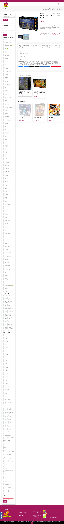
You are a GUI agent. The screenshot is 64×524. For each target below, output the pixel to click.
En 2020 (10, 487)
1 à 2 (8, 295)
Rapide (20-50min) (8, 400)
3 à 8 (13, 322)
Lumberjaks (6, 181)
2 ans (5, 407)
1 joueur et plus (7, 308)
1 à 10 (6, 311)
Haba (5, 129)
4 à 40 (6, 328)
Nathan (6, 195)
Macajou (6, 182)
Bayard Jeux (6, 70)
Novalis (6, 200)
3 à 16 (6, 304)
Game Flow (6, 117)
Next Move (6, 198)
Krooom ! (6, 159)
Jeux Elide (6, 146)
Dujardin (6, 100)
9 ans (5, 425)
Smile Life (6, 255)
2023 (9, 437)
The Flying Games (7, 269)
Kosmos (6, 158)
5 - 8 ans (6, 420)
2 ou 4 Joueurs (7, 301)
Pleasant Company (8, 224)
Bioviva (6, 72)
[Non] (62, 522)
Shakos (6, 250)
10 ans (11, 426)
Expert (10, 460)
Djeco (6, 96)
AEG (5, 61)
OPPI (5, 207)
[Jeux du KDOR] (6, 4)
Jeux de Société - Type (8, 285)
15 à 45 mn (6, 376)
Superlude (6, 259)
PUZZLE (54, 8)
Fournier (6, 110)
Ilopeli (6, 139)
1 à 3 (11, 295)
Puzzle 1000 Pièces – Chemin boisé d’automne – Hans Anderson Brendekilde (40, 93)
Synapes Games (7, 266)
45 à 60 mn (6, 358)
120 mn (6, 350)
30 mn (6, 380)
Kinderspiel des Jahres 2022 (9, 461)
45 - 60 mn (6, 386)
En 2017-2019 (7, 488)
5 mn (5, 344)
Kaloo (6, 153)
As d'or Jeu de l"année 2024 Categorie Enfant (8, 452)
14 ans (10, 428)
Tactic (6, 268)
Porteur (6, 286)
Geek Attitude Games (8, 120)
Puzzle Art (58, 34)
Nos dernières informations (23, 514)
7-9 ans (6, 423)
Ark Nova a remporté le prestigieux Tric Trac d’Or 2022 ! (8, 442)
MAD (5, 184)
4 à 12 (6, 327)
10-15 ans (10, 425)
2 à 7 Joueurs (7, 314)
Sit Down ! (6, 249)
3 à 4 (9, 302)
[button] (38, 14)
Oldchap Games (7, 204)
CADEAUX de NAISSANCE (9, 46)
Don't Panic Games (8, 97)
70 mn (6, 348)
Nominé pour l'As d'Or (8, 435)
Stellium (21, 117)
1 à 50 (6, 298)
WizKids (6, 278)
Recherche (5, 19)
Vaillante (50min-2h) (8, 402)
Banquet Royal (37, 117)
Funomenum (7, 114)
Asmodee (6, 67)
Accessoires (6, 288)
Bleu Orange (7, 75)
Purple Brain (7, 227)
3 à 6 (5, 322)
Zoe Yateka (6, 284)
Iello (5, 136)
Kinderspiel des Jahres (8, 483)
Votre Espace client (22, 517)
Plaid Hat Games (7, 220)
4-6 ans (6, 419)
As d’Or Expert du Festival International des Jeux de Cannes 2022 (8, 456)
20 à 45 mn (6, 337)
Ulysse (6, 273)
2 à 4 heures (7, 392)
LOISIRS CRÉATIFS (8, 45)
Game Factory (7, 116)
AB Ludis (6, 54)
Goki (5, 126)
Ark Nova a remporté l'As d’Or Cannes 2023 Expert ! (8, 439)
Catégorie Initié (7, 458)
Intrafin (6, 140)
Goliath (6, 127)
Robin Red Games (7, 237)
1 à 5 (12, 308)
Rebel (5, 230)
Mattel (6, 188)
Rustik (6, 240)
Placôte (6, 221)
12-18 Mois (6, 413)
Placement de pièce (8, 41)
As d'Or (6, 444)
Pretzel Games (7, 226)
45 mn (6, 387)
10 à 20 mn (6, 369)
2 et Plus (6, 299)
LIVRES (6, 48)
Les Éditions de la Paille (8, 168)
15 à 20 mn (6, 334)
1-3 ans (11, 413)
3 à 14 (6, 320)
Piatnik (6, 217)
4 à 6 (5, 305)
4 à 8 (11, 324)
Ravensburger (7, 229)
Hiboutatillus (7, 132)
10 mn (6, 364)
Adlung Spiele (7, 59)
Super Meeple (7, 260)
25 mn (6, 379)
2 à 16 (6, 302)
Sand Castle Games (8, 242)
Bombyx (6, 80)
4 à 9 (5, 325)
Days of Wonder (7, 93)
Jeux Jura (6, 143)
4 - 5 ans (9, 418)
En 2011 (13, 458)
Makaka (6, 185)
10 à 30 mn (6, 370)
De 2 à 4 (10, 320)
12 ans (6, 428)
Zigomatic (6, 279)
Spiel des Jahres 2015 (8, 475)
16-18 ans (6, 426)
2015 (5, 437)
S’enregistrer (59, 0)
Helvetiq (6, 130)
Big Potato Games (8, 71)
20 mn (6, 377)
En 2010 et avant (7, 493)
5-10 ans (9, 409)
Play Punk (6, 223)
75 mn (6, 361)
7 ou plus (6, 330)
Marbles (6, 187)
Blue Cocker (7, 77)
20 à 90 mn (6, 354)
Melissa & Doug (7, 190)
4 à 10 (9, 325)
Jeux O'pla (6, 149)
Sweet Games (7, 263)
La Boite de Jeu (7, 161)
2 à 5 (5, 312)
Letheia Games (7, 165)
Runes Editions (7, 148)
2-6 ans (10, 415)
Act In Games (7, 55)
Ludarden (6, 175)
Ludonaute (6, 178)
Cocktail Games (7, 88)
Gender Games (7, 122)
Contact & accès (21, 515)
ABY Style (6, 58)
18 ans (10, 429)
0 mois (6, 410)
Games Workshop (7, 119)
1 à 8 (13, 309)
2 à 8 (9, 317)
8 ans (10, 423)
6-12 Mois (6, 412)
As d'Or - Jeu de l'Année (8, 433)
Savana (6, 243)
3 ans (5, 416)
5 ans (10, 419)
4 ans (5, 418)
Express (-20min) (7, 399)
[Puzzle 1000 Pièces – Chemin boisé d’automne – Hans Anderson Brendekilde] (63, 520)
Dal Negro (6, 91)
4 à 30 (10, 327)
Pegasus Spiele (7, 213)
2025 (13, 437)
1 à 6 (5, 309)
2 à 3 (10, 299)
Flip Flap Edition (7, 109)
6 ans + (6, 422)
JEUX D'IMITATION (8, 42)
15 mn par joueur (7, 373)
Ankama (6, 64)
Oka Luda (6, 203)
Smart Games (7, 253)
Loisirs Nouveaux (7, 171)
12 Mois (11, 412)
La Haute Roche (7, 162)
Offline (6, 201)
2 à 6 (9, 312)
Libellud (6, 169)
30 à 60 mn (6, 383)
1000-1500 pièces (54, 33)
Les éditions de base (8, 166)
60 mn (6, 395)
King (5, 155)
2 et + (10, 298)
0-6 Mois (10, 410)
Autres (6, 291)
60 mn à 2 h (6, 396)
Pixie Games (7, 218)
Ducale (6, 98)
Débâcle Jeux (7, 94)
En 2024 (6, 460)
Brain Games (7, 81)
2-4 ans (6, 415)
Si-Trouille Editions (8, 252)
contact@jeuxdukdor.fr (27, 0)
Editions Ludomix (7, 106)
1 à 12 (9, 296)
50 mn (6, 345)
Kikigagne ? (6, 156)
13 (8, 407)
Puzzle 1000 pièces (54, 34)
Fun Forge (6, 113)
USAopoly (6, 275)
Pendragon (6, 214)
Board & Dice (7, 78)
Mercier (6, 191)
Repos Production (7, 233)
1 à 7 (9, 309)
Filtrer (5, 35)
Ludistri (6, 177)
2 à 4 (12, 311)
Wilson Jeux (6, 276)
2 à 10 (12, 314)
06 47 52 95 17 (19, 0)
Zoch (5, 282)
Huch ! (6, 133)
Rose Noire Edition (8, 239)
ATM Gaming (7, 68)
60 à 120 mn (7, 360)
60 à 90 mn (6, 347)
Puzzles (58, 8)
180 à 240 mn (7, 390)
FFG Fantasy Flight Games (9, 107)
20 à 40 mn (6, 335)
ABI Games (6, 52)
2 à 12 (6, 315)
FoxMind (6, 111)
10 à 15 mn (6, 367)
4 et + (9, 305)
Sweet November (7, 265)
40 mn (6, 384)
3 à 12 (10, 318)
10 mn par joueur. (7, 366)
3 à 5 (10, 321)
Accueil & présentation (22, 510)
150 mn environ (7, 389)
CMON (6, 87)
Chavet (6, 85)
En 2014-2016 (7, 490)
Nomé (6, 468)
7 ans (10, 422)
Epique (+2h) (7, 403)
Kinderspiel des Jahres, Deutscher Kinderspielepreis (7, 485)
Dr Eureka (51, 117)
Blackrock (6, 74)
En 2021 (6, 487)
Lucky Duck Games (8, 174)
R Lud (5, 236)
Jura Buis (6, 152)
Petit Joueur (6, 216)
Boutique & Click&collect (23, 512)
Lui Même (6, 179)
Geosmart (6, 123)
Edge (5, 103)
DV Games (6, 101)
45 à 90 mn (6, 341)
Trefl (5, 272)
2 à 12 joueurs (11, 315)
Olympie (6, 205)
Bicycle (6, 39)
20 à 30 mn (6, 353)
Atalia (5, 65)
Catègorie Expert (7, 481)
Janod (5, 142)
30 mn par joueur (7, 340)
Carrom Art (6, 83)
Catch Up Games (7, 84)
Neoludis (6, 197)
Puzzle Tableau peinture (44, 35)
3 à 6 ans (9, 416)
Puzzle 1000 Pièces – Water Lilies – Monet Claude (24, 92)
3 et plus (6, 321)
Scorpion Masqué (7, 246)
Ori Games (6, 208)
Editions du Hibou (7, 104)
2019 (5, 477)
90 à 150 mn (7, 363)
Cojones (6, 90)
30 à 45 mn (6, 382)
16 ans (6, 429)
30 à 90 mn (6, 338)
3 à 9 (5, 324)
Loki (5, 172)
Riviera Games (7, 234)
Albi (5, 62)
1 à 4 (5, 296)
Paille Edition (7, 210)
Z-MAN (6, 281)
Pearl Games (7, 211)
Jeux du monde (7, 145)
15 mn (6, 371)
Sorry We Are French (8, 256)
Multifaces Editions (8, 192)
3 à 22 (10, 304)
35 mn (6, 357)
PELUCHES (6, 49)
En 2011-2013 (7, 491)
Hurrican (6, 135)
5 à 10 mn (6, 393)
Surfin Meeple (7, 262)
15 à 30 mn (6, 374)
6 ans (10, 420)
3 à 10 (6, 318)
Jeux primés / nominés (8, 289)
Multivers (6, 194)
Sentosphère (7, 247)
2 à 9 (12, 301)
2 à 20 (6, 317)
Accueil (50, 8)
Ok (32, 523)
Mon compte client (52, 0)
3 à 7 (9, 322)
